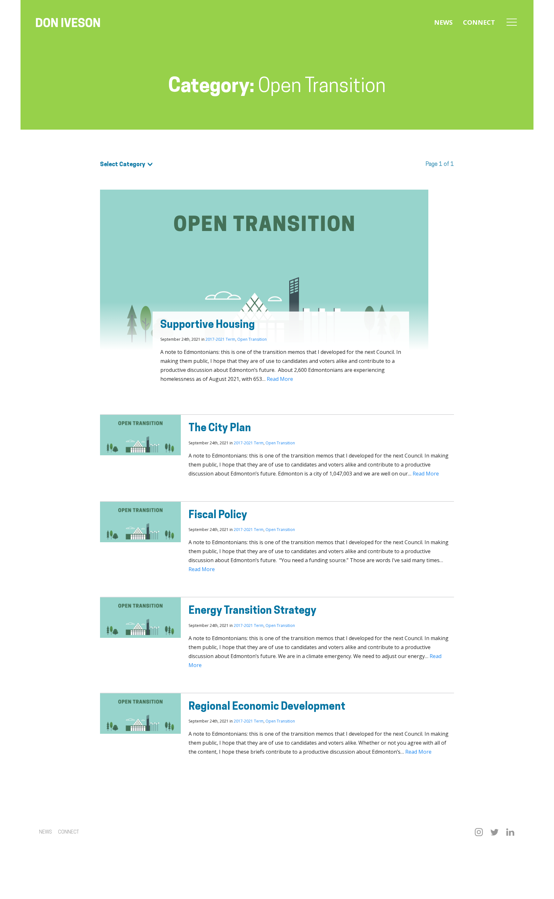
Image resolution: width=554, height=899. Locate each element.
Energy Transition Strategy (252, 611)
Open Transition (252, 339)
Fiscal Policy (218, 515)
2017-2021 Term (220, 339)
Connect (479, 22)
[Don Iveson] (68, 23)
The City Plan (220, 429)
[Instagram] (478, 832)
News (443, 22)
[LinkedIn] (510, 832)
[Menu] (511, 22)
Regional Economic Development (267, 707)
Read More (280, 378)
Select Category (122, 165)
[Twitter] (494, 832)
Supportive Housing (207, 325)
